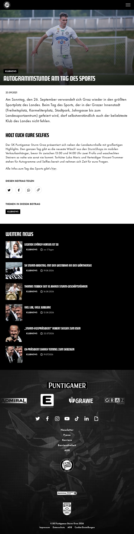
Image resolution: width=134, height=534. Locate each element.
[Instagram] (57, 418)
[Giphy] (96, 418)
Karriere (67, 440)
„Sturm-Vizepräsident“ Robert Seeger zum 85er (52, 328)
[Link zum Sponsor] (67, 493)
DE (63, 482)
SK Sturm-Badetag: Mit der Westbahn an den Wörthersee (58, 265)
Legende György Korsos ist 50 (41, 244)
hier (53, 168)
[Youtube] (67, 418)
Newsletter (67, 429)
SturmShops (95, 148)
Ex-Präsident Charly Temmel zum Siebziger (49, 349)
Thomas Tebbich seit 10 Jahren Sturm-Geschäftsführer (56, 286)
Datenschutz (59, 527)
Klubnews (12, 211)
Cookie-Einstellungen (85, 527)
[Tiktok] (77, 418)
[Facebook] (47, 418)
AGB (67, 450)
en (71, 482)
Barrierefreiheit (67, 445)
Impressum (44, 527)
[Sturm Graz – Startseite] (6, 4)
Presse (67, 434)
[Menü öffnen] (128, 4)
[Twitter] (37, 418)
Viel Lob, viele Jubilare (37, 307)
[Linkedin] (86, 418)
